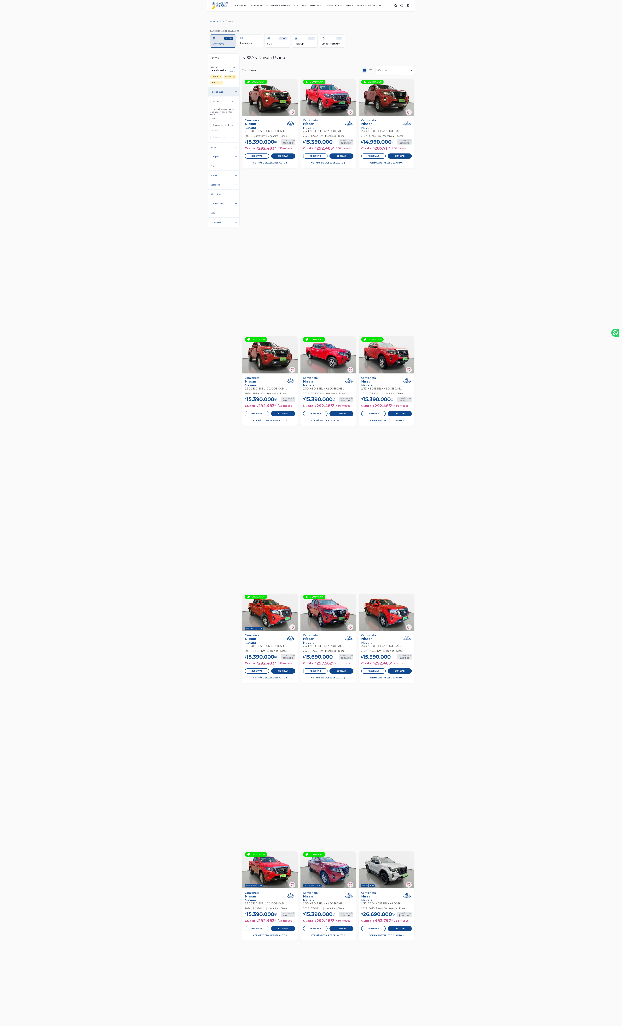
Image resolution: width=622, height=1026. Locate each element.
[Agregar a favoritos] (292, 112)
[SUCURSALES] (408, 6)
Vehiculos (218, 21)
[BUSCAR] (395, 6)
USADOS (254, 5)
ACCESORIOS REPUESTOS (280, 5)
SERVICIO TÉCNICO (367, 5)
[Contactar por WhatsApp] (615, 333)
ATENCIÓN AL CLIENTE (340, 5)
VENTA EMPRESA (311, 5)
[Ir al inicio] (219, 5)
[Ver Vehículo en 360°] (291, 123)
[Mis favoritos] (402, 6)
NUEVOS (238, 5)
